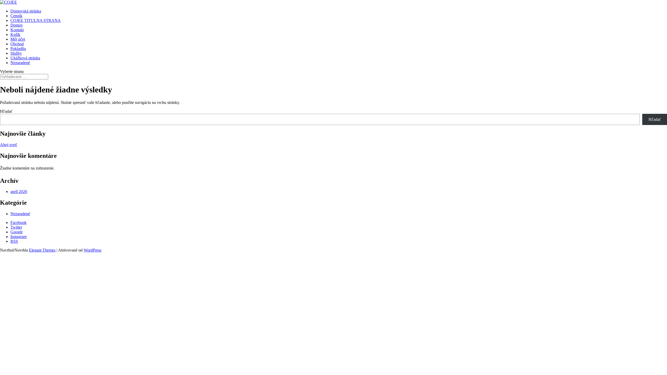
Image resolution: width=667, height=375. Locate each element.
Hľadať (6, 111)
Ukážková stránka (25, 58)
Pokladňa (18, 48)
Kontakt (17, 30)
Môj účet (17, 39)
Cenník (16, 16)
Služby (16, 53)
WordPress (92, 250)
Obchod (17, 44)
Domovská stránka (25, 11)
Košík (15, 34)
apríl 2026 (18, 191)
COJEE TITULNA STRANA (35, 20)
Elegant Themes (42, 250)
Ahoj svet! (8, 144)
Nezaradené (20, 62)
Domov (16, 25)
